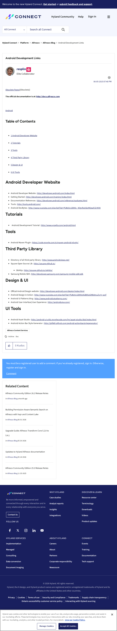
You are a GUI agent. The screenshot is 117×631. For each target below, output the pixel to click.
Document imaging (15, 567)
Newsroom (54, 567)
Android (9, 110)
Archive (11, 336)
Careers (53, 543)
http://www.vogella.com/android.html (58, 225)
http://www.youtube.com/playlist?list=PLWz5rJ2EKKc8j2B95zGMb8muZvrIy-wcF (70, 295)
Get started (49, 4)
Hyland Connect (9, 42)
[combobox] (48, 29)
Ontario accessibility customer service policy (42, 601)
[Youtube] (42, 530)
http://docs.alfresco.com (48, 96)
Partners (53, 555)
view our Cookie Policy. (75, 620)
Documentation (89, 555)
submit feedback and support (75, 4)
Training (85, 549)
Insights (53, 509)
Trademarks (73, 597)
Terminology (88, 503)
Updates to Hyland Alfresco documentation (25, 451)
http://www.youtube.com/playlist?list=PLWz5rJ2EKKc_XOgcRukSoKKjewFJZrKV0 (64, 208)
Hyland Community (62, 17)
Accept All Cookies (68, 626)
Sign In (92, 16)
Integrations (55, 515)
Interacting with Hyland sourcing (80, 601)
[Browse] (108, 16)
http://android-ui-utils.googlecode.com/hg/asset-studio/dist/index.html (63, 319)
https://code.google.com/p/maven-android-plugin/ (55, 242)
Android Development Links (22, 58)
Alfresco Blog (49, 42)
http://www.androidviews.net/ (55, 260)
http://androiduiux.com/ (59, 302)
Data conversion (13, 561)
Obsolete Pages (12, 89)
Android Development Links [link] (71, 42)
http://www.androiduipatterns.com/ (51, 298)
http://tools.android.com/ (29, 204)
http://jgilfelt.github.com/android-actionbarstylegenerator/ (71, 323)
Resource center (89, 497)
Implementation (13, 543)
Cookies (21, 597)
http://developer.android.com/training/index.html (49, 197)
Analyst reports (57, 503)
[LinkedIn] (34, 530)
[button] (9, 345)
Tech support (88, 561)
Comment (11, 373)
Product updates (89, 521)
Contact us (13, 514)
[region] (58, 620)
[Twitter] (17, 530)
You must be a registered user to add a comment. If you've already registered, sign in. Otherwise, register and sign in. (55, 365)
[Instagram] (26, 530)
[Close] (112, 614)
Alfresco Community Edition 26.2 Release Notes (26, 393)
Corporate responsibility (61, 561)
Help (80, 17)
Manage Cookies (46, 626)
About (52, 549)
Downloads (87, 509)
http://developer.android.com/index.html (56, 193)
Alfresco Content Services (17, 330)
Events (85, 543)
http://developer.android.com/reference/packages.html (62, 200)
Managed (10, 549)
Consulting (11, 555)
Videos (85, 515)
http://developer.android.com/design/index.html (62, 291)
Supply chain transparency (94, 597)
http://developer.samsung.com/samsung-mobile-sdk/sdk (57, 274)
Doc (17, 336)
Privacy (11, 597)
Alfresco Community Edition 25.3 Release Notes (26, 468)
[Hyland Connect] (23, 17)
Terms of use (33, 597)
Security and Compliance (53, 597)
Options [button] (109, 78)
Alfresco (36, 42)
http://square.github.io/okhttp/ (38, 270)
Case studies (55, 497)
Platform (24, 42)
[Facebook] (9, 530)
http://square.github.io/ (44, 263)
